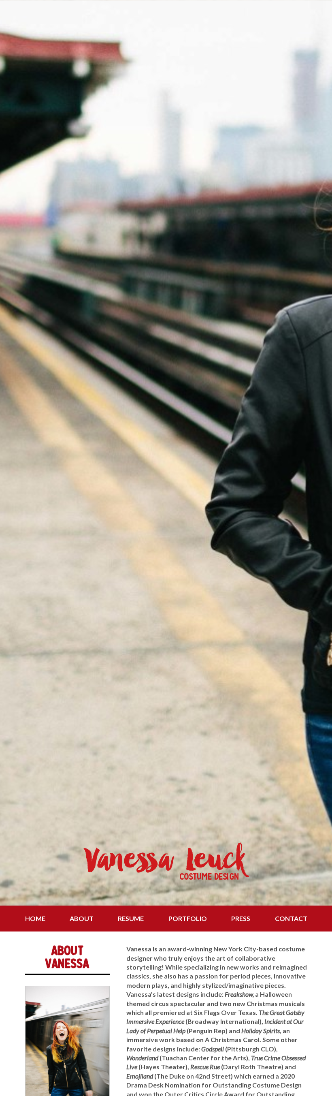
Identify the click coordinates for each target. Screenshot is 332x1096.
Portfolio (187, 918)
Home (35, 918)
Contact (291, 918)
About (82, 918)
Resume (131, 918)
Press (240, 918)
